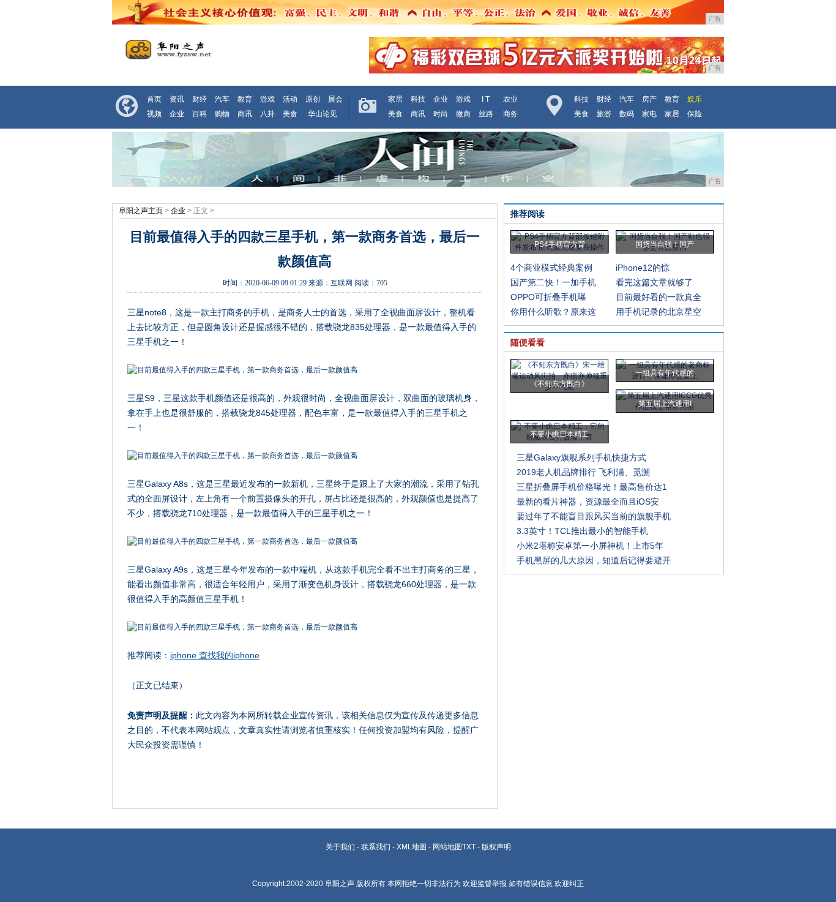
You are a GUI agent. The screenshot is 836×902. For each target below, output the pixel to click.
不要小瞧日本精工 (559, 434)
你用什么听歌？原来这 (553, 312)
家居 (395, 99)
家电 (649, 114)
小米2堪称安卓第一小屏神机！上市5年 (590, 546)
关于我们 (340, 847)
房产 (649, 99)
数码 (626, 114)
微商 (463, 114)
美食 (290, 114)
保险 (694, 114)
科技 (418, 99)
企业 (177, 114)
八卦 (267, 114)
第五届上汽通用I (665, 403)
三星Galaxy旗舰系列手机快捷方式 (581, 457)
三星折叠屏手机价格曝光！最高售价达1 (592, 487)
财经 (199, 99)
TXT (469, 847)
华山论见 (322, 114)
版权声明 (496, 847)
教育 (244, 99)
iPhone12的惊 (643, 267)
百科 (199, 114)
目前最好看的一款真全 (658, 297)
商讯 (244, 114)
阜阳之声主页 (141, 210)
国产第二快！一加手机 (553, 282)
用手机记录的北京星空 (658, 312)
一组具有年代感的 (664, 373)
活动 (290, 99)
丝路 (486, 114)
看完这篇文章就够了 (654, 282)
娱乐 (694, 99)
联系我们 (375, 847)
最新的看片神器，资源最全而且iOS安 (588, 501)
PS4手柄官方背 (559, 244)
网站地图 (447, 847)
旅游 (604, 114)
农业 (510, 99)
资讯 (177, 99)
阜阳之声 (339, 883)
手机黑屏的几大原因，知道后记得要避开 (594, 560)
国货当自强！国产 (664, 244)
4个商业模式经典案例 (551, 267)
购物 (222, 114)
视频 (154, 114)
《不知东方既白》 (559, 384)
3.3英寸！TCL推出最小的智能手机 (582, 531)
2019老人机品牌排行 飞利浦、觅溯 (583, 472)
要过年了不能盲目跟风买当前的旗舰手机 (594, 516)
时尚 (440, 114)
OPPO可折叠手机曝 (548, 297)
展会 (335, 99)
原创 (312, 99)
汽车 (222, 99)
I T (486, 99)
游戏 (267, 99)
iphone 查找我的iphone (214, 655)
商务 (510, 114)
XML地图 (412, 847)
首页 (154, 99)
